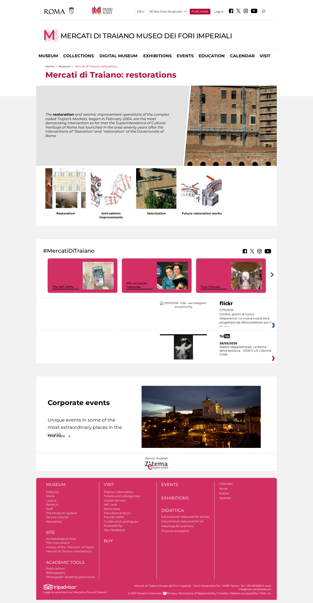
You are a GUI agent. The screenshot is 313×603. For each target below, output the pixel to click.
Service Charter (57, 517)
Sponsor (225, 498)
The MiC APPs (63, 287)
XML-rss (265, 593)
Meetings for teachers (177, 526)
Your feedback (114, 530)
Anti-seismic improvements (111, 215)
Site (50, 532)
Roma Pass (112, 509)
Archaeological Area (61, 538)
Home (49, 66)
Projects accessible (175, 531)
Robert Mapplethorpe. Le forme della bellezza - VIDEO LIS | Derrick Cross (246, 350)
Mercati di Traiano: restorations (68, 551)
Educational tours (117, 513)
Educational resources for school (185, 516)
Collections (78, 55)
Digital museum (118, 55)
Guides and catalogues (121, 521)
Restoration (65, 213)
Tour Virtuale (210, 287)
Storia (50, 496)
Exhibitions (157, 55)
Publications (55, 568)
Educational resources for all (182, 521)
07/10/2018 (245, 318)
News (223, 488)
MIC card (110, 504)
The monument (58, 543)
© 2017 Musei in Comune (144, 593)
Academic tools (65, 562)
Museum (48, 55)
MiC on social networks (136, 285)
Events (185, 55)
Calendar (242, 55)
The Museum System (61, 513)
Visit (265, 55)
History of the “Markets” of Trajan (70, 547)
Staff (49, 509)
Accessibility (113, 525)
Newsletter (54, 521)
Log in (219, 11)
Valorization (156, 213)
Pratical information (119, 492)
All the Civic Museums (165, 11)
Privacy (172, 593)
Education (212, 55)
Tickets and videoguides (122, 496)
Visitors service (115, 500)
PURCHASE (200, 11)
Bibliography (56, 573)
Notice (224, 493)
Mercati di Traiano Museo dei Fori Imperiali (146, 36)
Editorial (52, 492)
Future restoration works (202, 213)
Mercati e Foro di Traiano (89, 592)
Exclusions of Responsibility (197, 593)
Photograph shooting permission (70, 577)
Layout (51, 500)
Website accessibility (244, 593)
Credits (223, 593)
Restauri (52, 504)
